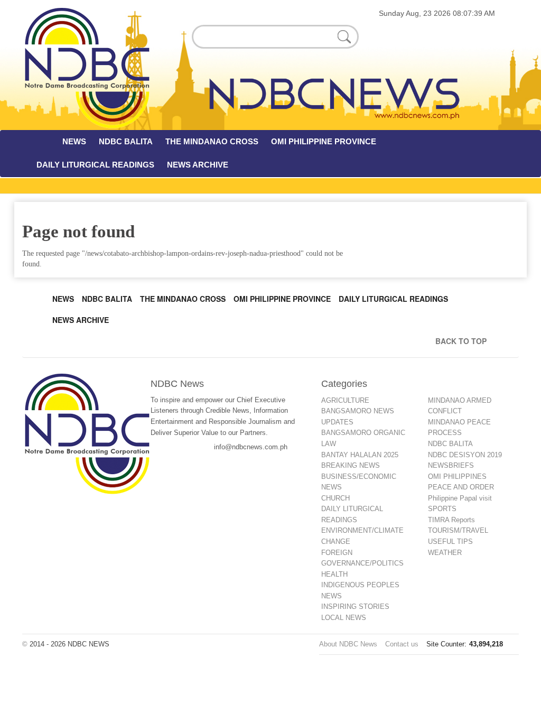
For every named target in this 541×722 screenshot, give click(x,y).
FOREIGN (336, 553)
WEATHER (445, 553)
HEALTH (334, 574)
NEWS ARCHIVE (197, 164)
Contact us (401, 644)
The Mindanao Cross (183, 298)
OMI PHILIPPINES (457, 476)
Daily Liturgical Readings (393, 298)
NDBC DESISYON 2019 (465, 455)
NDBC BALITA (126, 141)
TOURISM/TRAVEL (458, 530)
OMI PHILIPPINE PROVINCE (323, 141)
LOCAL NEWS (343, 618)
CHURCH (335, 498)
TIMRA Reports (451, 520)
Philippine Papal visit (460, 498)
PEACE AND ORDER (461, 487)
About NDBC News (348, 644)
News (63, 298)
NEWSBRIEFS (451, 465)
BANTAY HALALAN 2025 (359, 455)
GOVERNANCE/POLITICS (362, 563)
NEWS (74, 141)
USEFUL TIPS (450, 541)
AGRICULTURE (345, 400)
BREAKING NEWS (350, 465)
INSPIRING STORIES (355, 606)
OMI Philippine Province (282, 298)
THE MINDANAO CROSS (211, 141)
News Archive (80, 319)
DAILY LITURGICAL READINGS (95, 164)
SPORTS (442, 509)
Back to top (463, 341)
